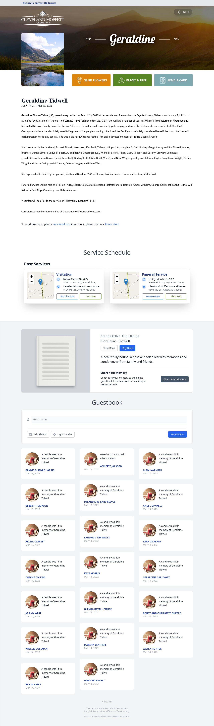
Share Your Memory (175, 379)
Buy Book (127, 348)
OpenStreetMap (110, 716)
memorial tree (61, 224)
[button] (40, 282)
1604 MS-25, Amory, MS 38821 (80, 289)
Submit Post (177, 434)
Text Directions (67, 296)
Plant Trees (90, 296)
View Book (109, 348)
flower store (112, 224)
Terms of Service (116, 711)
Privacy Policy (97, 711)
